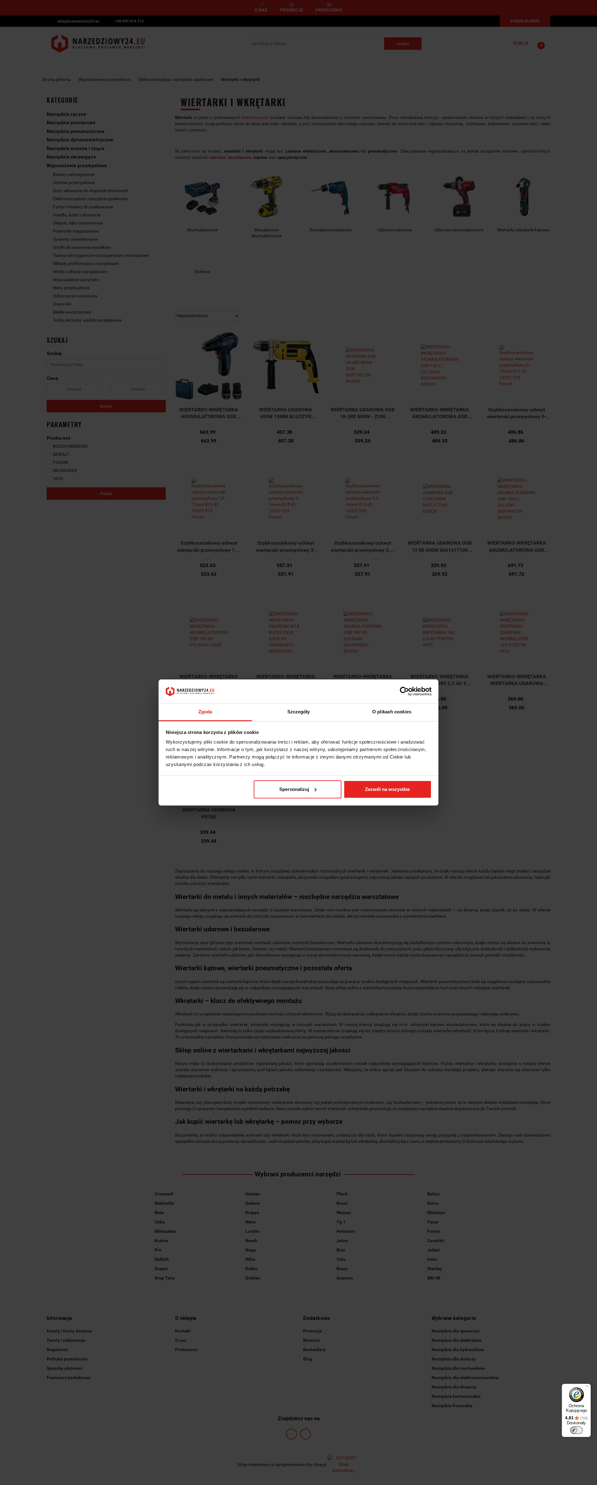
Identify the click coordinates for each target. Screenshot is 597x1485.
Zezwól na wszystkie (387, 789)
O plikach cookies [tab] (391, 711)
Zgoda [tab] (205, 711)
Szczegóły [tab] (298, 711)
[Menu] (587, 1387)
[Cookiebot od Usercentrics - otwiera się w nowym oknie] (404, 691)
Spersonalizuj (294, 789)
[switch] (576, 1430)
